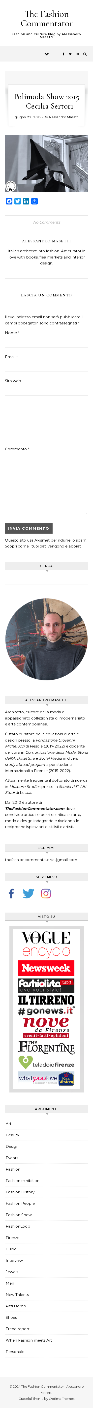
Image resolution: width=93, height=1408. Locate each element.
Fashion (13, 1169)
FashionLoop (18, 1226)
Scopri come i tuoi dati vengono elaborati (43, 546)
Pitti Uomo (16, 1306)
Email (11, 356)
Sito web (13, 380)
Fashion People (20, 1203)
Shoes (11, 1317)
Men (10, 1283)
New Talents (17, 1294)
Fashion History (20, 1192)
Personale (15, 1351)
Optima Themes (61, 1399)
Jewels (12, 1271)
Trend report (18, 1328)
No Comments (46, 222)
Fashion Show (19, 1214)
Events (12, 1157)
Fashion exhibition (22, 1180)
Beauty (12, 1135)
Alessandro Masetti (64, 117)
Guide (11, 1249)
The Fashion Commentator (47, 18)
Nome (12, 332)
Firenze (12, 1237)
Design (12, 1146)
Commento (17, 449)
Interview (14, 1260)
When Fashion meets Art (29, 1340)
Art (8, 1123)
